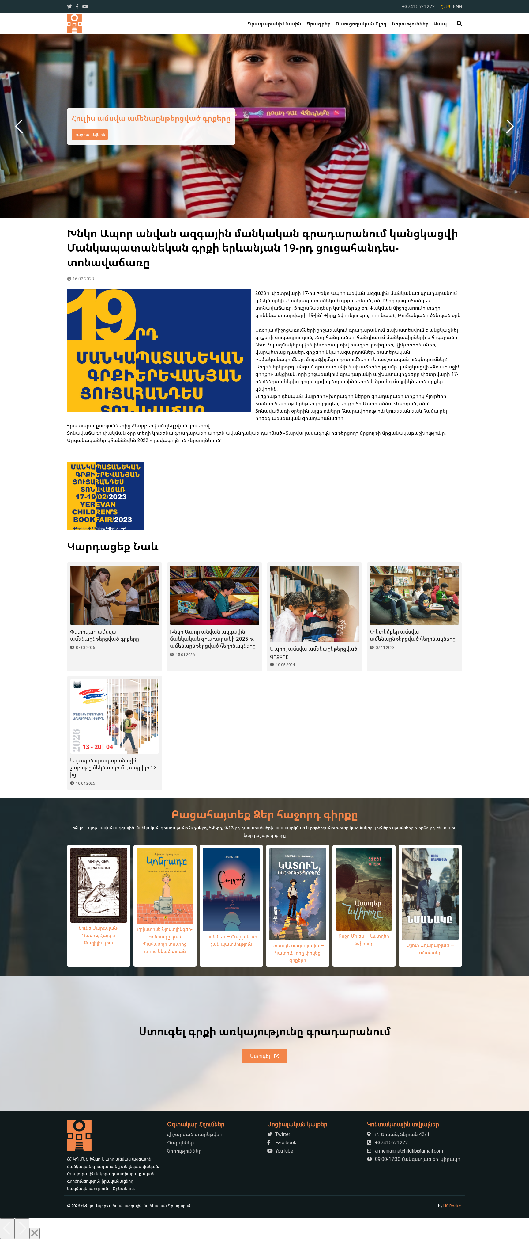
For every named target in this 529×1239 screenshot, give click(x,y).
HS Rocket (452, 1205)
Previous (20, 126)
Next (509, 126)
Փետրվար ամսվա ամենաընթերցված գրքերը (104, 635)
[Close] (34, 1233)
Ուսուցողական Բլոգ (361, 23)
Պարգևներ (180, 1142)
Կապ (440, 23)
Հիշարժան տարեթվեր (195, 1134)
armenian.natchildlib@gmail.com (408, 1150)
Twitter (282, 1134)
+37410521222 (418, 6)
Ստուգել (260, 1056)
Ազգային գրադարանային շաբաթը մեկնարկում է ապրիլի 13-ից (114, 767)
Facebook (285, 1142)
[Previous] (7, 1228)
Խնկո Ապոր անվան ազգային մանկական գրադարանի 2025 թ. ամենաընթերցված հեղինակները (213, 638)
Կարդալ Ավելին (257, 134)
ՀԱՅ (445, 6)
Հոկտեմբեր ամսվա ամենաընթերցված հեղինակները (413, 635)
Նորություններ (410, 23)
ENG (457, 6)
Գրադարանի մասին (274, 23)
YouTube (283, 1150)
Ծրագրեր (318, 23)
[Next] (22, 1228)
